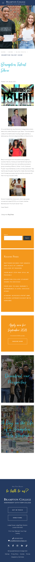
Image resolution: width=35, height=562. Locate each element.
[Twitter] (9, 546)
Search (6, 234)
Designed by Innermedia (17, 557)
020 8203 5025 (18, 538)
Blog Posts (11, 214)
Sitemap (7, 554)
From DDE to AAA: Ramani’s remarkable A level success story (16, 288)
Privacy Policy (14, 554)
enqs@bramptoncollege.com (18, 540)
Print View (11, 531)
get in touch (17, 510)
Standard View (19, 531)
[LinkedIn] (22, 546)
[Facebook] (13, 546)
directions (17, 517)
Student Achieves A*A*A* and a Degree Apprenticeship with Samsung (17, 298)
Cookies (22, 554)
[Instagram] (17, 546)
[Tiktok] (26, 546)
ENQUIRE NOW (17, 341)
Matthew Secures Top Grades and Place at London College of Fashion (17, 265)
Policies (28, 554)
